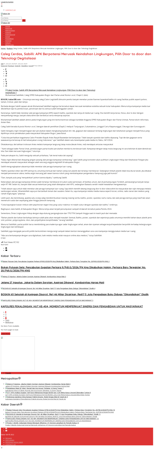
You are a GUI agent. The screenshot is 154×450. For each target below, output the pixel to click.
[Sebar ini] (5, 69)
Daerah (17, 66)
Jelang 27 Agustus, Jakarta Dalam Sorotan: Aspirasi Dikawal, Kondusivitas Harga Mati (52, 282)
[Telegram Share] (6, 74)
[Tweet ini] (6, 71)
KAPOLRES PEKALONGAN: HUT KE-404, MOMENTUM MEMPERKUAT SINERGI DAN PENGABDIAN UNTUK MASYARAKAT (72, 306)
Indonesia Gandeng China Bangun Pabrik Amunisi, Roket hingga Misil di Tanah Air (35, 399)
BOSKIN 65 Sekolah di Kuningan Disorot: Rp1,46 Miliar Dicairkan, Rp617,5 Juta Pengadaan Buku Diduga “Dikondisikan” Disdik (75, 294)
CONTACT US (10, 444)
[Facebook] (6, 248)
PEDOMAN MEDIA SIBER (14, 442)
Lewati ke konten (7, 2)
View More (5, 334)
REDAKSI (8, 438)
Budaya (11, 66)
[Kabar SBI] (5, 14)
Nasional (4, 66)
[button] (23, 20)
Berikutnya (9, 322)
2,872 (7, 320)
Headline (24, 66)
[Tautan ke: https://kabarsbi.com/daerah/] (21, 404)
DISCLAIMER (9, 440)
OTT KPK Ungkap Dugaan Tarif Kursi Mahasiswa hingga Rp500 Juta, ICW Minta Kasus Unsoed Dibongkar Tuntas (47, 395)
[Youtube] (6, 250)
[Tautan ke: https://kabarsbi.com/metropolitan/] (19, 378)
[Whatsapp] (6, 76)
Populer (8, 373)
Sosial (31, 66)
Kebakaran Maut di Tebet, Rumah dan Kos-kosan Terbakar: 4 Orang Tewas (33, 390)
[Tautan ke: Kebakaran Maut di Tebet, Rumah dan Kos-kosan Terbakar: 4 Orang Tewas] (34, 388)
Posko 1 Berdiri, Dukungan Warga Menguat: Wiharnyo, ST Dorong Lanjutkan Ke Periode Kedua (40, 425)
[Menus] (1, 4)
